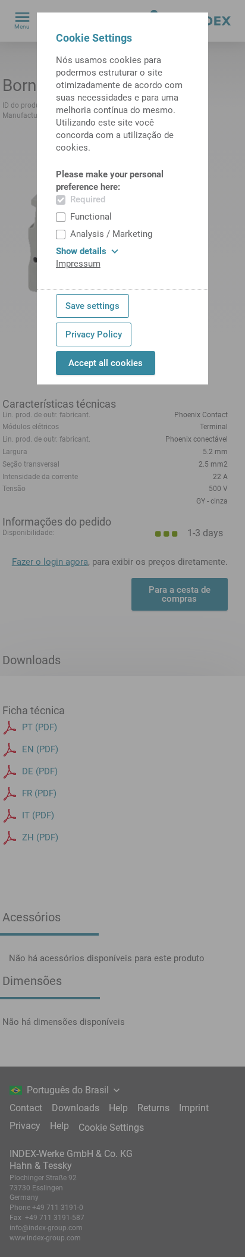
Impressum (78, 263)
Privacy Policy (93, 334)
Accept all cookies (105, 363)
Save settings (92, 306)
